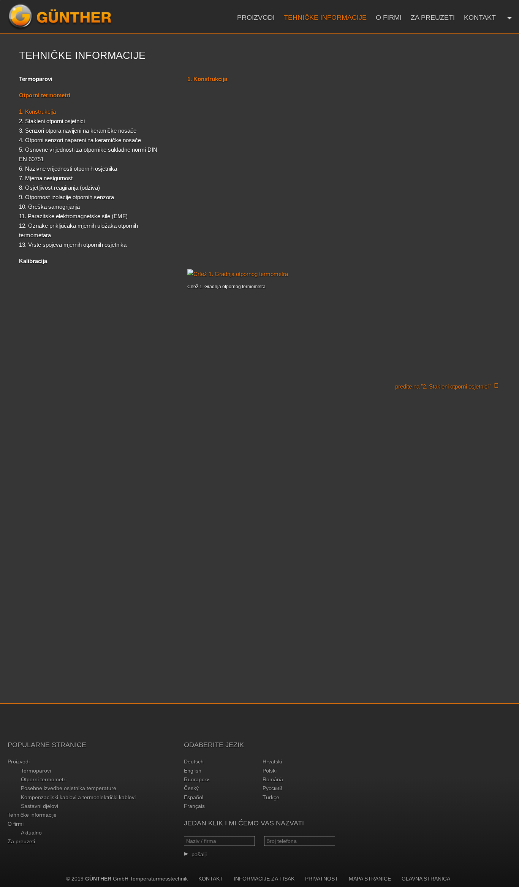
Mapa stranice (370, 879)
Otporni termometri (43, 779)
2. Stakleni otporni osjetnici (52, 121)
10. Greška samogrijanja (49, 206)
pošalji (199, 854)
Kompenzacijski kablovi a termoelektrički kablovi (78, 797)
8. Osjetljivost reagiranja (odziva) (59, 187)
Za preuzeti (433, 17)
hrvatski (272, 761)
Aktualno (31, 833)
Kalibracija (33, 261)
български (197, 779)
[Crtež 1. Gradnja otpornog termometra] (343, 274)
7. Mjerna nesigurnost (46, 178)
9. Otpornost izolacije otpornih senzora (66, 197)
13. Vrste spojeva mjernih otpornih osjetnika (73, 244)
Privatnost (321, 879)
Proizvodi (256, 17)
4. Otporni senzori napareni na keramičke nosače (80, 140)
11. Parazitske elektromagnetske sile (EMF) (73, 216)
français (194, 806)
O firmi (389, 17)
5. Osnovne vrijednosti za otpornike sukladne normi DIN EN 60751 (88, 154)
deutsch (194, 761)
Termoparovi (35, 79)
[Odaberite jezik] (508, 17)
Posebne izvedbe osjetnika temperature (68, 788)
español (193, 797)
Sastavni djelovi (39, 806)
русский (272, 788)
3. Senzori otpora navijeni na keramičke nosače (77, 130)
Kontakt (480, 17)
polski (270, 771)
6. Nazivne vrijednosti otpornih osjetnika (68, 168)
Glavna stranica (426, 879)
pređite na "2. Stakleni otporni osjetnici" (443, 386)
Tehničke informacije (325, 17)
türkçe (271, 797)
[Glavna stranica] (60, 16)
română (273, 779)
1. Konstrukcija (37, 111)
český (191, 788)
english (192, 771)
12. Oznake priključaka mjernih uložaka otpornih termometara (78, 230)
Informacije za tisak (264, 879)
